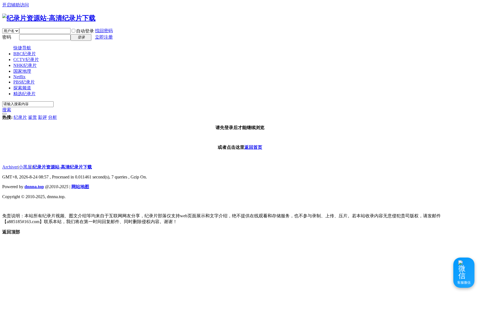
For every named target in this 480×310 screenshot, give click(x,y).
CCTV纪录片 (26, 59)
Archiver (10, 167)
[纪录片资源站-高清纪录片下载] (49, 18)
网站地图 (80, 186)
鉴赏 (32, 117)
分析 (52, 117)
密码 (6, 37)
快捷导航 (22, 48)
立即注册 (104, 37)
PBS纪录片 (24, 82)
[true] (4, 114)
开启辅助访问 (15, 4)
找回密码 (104, 30)
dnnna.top (34, 186)
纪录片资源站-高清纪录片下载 (62, 167)
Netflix (19, 76)
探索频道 (22, 87)
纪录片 (20, 117)
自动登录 (85, 31)
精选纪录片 (24, 93)
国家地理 (22, 71)
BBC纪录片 (24, 53)
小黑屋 (25, 167)
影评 (42, 117)
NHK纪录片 (25, 65)
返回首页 (253, 147)
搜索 (6, 109)
